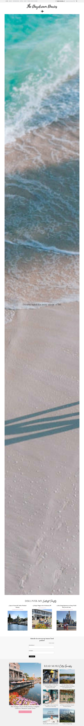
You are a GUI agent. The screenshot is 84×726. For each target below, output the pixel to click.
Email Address (32, 645)
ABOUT (10, 1)
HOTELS (21, 1)
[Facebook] (56, 1)
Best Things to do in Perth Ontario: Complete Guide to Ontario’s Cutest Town (25, 707)
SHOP (25, 1)
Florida (71, 609)
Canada (13, 609)
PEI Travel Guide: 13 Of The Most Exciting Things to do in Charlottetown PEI (50, 686)
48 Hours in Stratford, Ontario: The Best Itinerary (67, 705)
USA (39, 607)
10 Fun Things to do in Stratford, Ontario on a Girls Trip (50, 705)
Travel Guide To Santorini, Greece (50, 723)
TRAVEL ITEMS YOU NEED (32, 1)
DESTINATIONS (16, 1)
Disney (67, 609)
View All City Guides (25, 711)
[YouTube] (62, 1)
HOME (7, 1)
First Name (31, 650)
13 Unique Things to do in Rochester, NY (42, 605)
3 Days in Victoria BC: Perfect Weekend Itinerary (17, 606)
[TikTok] (64, 1)
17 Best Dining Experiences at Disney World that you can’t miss (66, 606)
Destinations (43, 607)
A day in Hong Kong (67, 723)
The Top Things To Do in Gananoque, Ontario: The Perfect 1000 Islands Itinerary (67, 686)
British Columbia (19, 609)
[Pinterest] (60, 1)
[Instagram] (58, 1)
